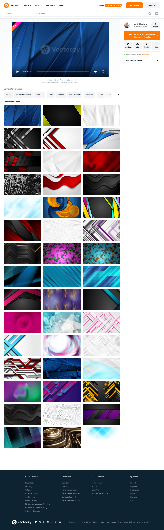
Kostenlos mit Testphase (142, 35)
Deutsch (133, 493)
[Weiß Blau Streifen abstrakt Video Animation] (22, 207)
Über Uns (96, 490)
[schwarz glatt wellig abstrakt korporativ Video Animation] (101, 184)
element (39, 95)
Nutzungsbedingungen (109, 522)
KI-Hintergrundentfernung (36, 507)
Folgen (155, 27)
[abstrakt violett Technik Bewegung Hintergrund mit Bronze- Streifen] (62, 299)
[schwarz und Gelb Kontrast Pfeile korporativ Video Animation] (101, 391)
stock (8, 95)
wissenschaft (74, 95)
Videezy (28, 490)
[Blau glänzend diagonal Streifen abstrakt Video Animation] (62, 276)
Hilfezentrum (97, 483)
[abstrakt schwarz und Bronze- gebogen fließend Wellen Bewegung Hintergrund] (22, 414)
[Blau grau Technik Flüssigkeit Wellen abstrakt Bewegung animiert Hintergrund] (101, 368)
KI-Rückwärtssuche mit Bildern (37, 504)
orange (61, 95)
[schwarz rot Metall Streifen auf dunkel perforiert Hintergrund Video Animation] (22, 161)
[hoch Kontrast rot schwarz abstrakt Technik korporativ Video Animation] (22, 230)
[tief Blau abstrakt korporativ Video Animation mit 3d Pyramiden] (62, 368)
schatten (89, 95)
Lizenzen (65, 483)
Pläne (101, 5)
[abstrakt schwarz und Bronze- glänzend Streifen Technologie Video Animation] (22, 253)
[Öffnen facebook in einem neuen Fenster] (36, 522)
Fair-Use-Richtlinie (143, 522)
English (133, 483)
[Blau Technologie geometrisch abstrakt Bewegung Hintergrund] (101, 437)
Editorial (49, 5)
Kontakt (95, 486)
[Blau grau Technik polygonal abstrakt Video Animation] (62, 322)
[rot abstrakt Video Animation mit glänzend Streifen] (101, 161)
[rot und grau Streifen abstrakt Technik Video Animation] (62, 138)
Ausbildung (30, 497)
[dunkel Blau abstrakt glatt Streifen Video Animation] (22, 276)
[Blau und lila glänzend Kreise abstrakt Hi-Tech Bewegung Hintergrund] (62, 345)
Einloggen (152, 5)
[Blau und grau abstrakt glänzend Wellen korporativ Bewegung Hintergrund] (101, 138)
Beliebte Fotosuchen (70, 497)
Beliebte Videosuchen (71, 500)
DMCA (64, 486)
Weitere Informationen (134, 60)
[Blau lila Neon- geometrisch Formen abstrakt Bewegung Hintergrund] (62, 391)
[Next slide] (116, 95)
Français (133, 497)
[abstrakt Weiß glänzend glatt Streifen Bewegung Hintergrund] (101, 115)
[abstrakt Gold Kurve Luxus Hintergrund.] (62, 437)
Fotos (26, 5)
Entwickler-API (31, 500)
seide (101, 95)
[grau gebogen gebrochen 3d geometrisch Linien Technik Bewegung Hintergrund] (62, 414)
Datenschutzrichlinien (127, 522)
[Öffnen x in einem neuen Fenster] (56, 522)
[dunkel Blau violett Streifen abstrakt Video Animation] (22, 437)
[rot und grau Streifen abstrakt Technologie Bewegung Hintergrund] (22, 368)
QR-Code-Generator (33, 511)
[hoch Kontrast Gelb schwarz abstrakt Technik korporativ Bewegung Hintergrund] (62, 115)
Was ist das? (146, 55)
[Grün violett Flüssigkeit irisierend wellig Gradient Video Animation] (22, 391)
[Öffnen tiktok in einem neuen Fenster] (52, 522)
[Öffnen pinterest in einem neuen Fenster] (48, 522)
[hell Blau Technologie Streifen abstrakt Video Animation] (101, 276)
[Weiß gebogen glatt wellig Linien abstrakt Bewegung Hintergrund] (62, 230)
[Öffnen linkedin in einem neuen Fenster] (44, 522)
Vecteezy (28, 486)
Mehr (61, 5)
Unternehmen (31, 493)
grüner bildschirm (23, 95)
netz (51, 95)
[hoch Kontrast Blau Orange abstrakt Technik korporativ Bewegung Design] (62, 207)
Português (134, 490)
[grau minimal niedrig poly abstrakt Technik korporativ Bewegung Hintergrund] (62, 161)
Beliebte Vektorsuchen (71, 493)
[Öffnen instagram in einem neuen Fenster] (40, 522)
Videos (37, 5)
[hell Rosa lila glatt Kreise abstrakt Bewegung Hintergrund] (22, 322)
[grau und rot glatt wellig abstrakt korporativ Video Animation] (62, 184)
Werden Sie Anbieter (100, 493)
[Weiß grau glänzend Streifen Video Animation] (101, 345)
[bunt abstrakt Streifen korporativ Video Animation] (101, 207)
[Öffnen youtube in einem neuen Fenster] (60, 522)
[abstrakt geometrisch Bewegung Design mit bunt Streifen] (101, 299)
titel (110, 95)
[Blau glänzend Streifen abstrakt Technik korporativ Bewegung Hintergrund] (22, 115)
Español (133, 486)
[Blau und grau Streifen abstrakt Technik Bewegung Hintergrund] (22, 345)
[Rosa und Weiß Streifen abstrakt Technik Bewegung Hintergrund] (101, 322)
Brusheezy (29, 483)
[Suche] (149, 13)
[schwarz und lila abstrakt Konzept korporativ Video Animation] (22, 299)
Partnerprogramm (69, 490)
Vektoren (14, 5)
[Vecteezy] (6, 5)
